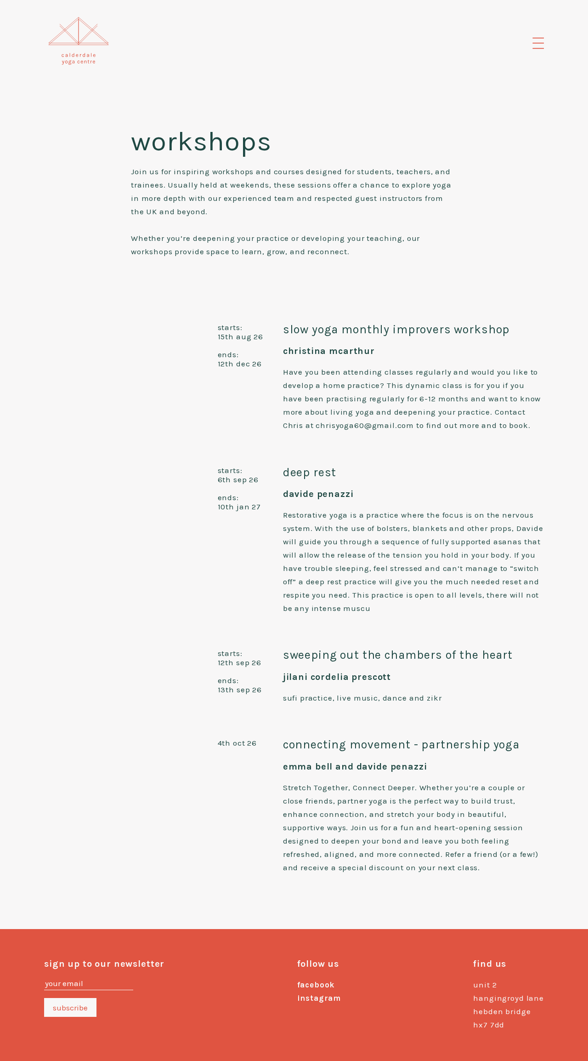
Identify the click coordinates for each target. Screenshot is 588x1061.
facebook (316, 984)
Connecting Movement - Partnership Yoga (401, 744)
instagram (319, 998)
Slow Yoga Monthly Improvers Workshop (396, 329)
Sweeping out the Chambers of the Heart (398, 655)
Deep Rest (310, 472)
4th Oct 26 (237, 742)
